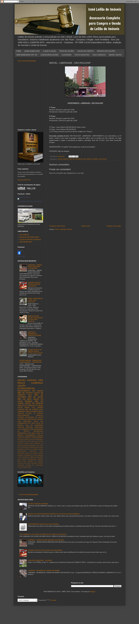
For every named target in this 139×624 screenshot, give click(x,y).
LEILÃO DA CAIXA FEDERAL (30, 400)
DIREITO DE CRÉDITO (32, 453)
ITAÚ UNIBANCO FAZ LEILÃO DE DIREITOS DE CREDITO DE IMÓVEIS (42, 534)
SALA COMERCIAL (35, 443)
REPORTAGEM (38, 431)
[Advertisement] (85, 221)
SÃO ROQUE (27, 463)
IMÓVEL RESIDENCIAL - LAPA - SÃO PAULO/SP (35, 300)
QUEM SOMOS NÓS (32, 51)
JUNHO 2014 (33, 429)
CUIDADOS (25, 429)
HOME (18, 51)
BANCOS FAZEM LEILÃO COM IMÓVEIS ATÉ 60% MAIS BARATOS (35, 318)
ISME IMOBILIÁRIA (24, 421)
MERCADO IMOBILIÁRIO (34, 427)
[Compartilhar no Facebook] (75, 156)
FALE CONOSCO (99, 55)
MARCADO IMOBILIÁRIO (36, 457)
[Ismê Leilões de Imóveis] (18, 199)
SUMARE (40, 407)
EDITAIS (29, 441)
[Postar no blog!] (72, 156)
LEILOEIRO (21, 443)
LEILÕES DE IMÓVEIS (34, 413)
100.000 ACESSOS (23, 445)
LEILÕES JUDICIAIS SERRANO (38, 504)
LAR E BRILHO (24, 234)
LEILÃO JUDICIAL (63, 159)
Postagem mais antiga (114, 226)
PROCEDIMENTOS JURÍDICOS (30, 415)
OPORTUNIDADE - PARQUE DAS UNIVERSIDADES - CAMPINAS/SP (30, 361)
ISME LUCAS (35, 441)
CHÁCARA (21, 427)
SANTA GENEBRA (28, 461)
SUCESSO (20, 463)
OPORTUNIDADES (37, 437)
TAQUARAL (34, 463)
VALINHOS (34, 411)
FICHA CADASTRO (82, 55)
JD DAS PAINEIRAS (37, 455)
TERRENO (21, 417)
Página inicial (86, 226)
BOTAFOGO (21, 449)
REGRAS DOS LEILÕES (106, 51)
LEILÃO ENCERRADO (23, 457)
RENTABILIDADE (32, 459)
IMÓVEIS (40, 419)
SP (42, 443)
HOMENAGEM (28, 455)
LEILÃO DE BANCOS (34, 403)
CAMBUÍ (26, 439)
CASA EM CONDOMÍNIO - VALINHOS (40, 560)
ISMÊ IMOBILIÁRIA (25, 242)
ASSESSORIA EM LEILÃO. (36, 447)
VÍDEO (29, 467)
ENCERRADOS (22, 419)
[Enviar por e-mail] (70, 156)
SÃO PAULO (103, 159)
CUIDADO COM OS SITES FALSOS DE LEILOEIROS (34, 284)
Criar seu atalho (21, 256)
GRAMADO (20, 455)
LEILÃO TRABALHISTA (29, 405)
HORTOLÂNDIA (32, 419)
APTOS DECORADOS (23, 447)
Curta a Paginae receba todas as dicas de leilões (30, 201)
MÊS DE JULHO (35, 397)
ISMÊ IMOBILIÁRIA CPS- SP (26, 55)
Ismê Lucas (20, 250)
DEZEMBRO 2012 (22, 441)
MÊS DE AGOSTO (25, 393)
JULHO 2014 (38, 421)
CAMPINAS (37, 383)
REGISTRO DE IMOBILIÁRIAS (29, 237)
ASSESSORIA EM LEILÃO (34, 417)
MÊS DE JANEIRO (92, 159)
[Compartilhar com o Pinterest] (77, 156)
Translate (53, 600)
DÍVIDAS (41, 453)
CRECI (41, 451)
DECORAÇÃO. (21, 453)
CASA (19, 429)
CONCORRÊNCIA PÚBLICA (34, 435)
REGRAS (27, 443)
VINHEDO (25, 467)
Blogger (92, 591)
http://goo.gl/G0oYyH (24, 180)
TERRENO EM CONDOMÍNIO (34, 465)
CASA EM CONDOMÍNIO (34, 425)
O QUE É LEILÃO (49, 51)
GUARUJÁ (21, 409)
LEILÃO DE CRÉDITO (85, 51)
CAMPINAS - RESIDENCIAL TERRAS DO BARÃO (34, 333)
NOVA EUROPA (22, 459)
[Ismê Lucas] (19, 254)
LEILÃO (27, 411)
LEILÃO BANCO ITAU (26, 407)
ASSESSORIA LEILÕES (49, 55)
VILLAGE (20, 467)
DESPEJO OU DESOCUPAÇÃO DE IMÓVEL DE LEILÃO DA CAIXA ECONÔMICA (54, 514)
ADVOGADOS (32, 445)
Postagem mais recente (57, 226)
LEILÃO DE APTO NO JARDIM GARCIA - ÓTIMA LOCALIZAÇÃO (35, 351)
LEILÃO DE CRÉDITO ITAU (30, 394)
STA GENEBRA (38, 461)
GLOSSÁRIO (66, 55)
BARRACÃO (21, 439)
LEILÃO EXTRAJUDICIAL (26, 387)
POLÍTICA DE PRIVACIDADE (27, 61)
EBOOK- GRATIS (115, 55)
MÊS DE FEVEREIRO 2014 (78, 159)
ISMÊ (19, 405)
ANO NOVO (39, 445)
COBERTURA (32, 451)
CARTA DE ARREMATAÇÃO (36, 439)
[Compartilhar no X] (73, 156)
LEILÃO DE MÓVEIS (24, 437)
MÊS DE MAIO (24, 399)
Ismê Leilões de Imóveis (24, 197)
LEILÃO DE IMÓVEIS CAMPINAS (30, 239)
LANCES (40, 405)
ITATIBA (41, 441)
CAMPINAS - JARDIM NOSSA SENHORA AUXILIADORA (35, 266)
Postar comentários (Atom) (63, 229)
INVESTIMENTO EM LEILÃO (30, 391)
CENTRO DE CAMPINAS (31, 449)
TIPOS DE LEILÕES (66, 51)
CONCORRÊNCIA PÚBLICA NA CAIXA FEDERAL (43, 524)
